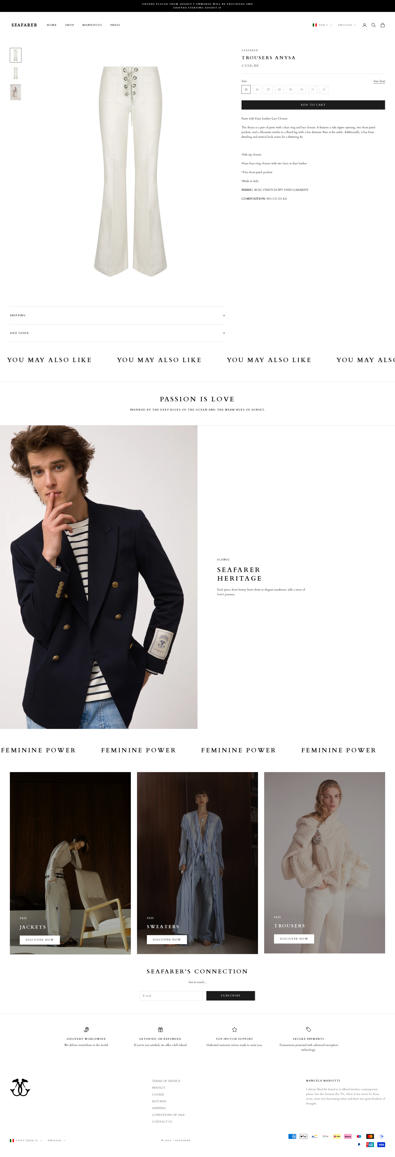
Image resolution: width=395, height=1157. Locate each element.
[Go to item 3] (15, 92)
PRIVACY (158, 1088)
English (345, 25)
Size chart (379, 81)
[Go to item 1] (15, 55)
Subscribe (230, 995)
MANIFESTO (92, 25)
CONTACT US (162, 1122)
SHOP (69, 25)
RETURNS (159, 1101)
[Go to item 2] (15, 73)
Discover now (40, 940)
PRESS (115, 25)
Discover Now (167, 940)
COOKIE (158, 1095)
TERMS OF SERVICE (166, 1081)
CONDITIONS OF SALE (168, 1115)
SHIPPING (159, 1108)
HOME (52, 25)
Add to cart (313, 105)
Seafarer (250, 50)
